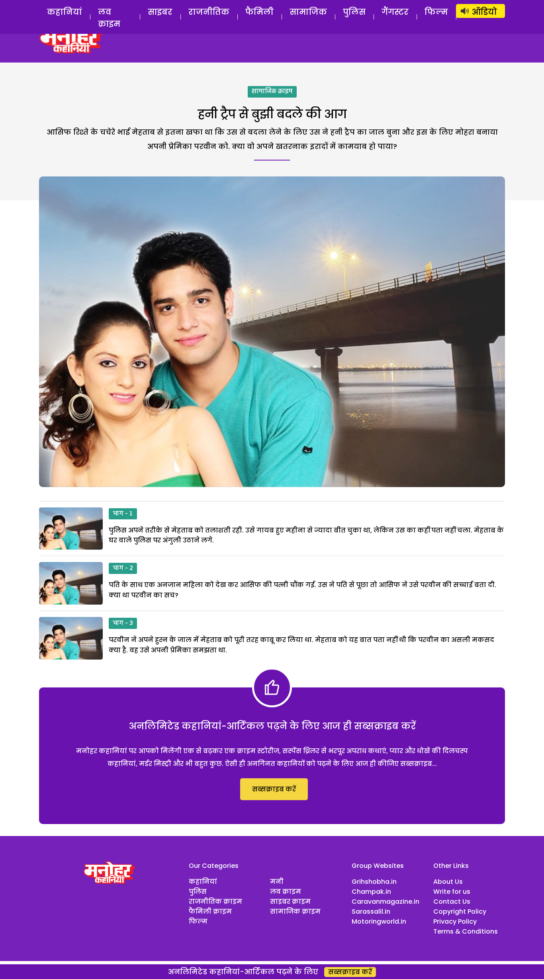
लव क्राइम (109, 17)
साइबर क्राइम (290, 901)
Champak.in (371, 891)
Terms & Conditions (465, 931)
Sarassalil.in (371, 911)
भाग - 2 (123, 568)
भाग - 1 (123, 513)
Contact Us (451, 901)
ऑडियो (484, 12)
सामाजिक (308, 12)
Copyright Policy (459, 911)
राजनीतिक (208, 12)
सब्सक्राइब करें (274, 789)
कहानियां (64, 12)
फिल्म (436, 12)
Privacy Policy (455, 921)
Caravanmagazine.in (385, 901)
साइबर (160, 12)
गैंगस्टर (395, 12)
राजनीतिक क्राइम (215, 901)
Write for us (451, 891)
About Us (448, 881)
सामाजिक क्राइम (272, 91)
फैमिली (259, 12)
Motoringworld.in (379, 921)
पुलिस (354, 12)
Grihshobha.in (374, 881)
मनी (277, 881)
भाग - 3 (123, 623)
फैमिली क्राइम (210, 911)
